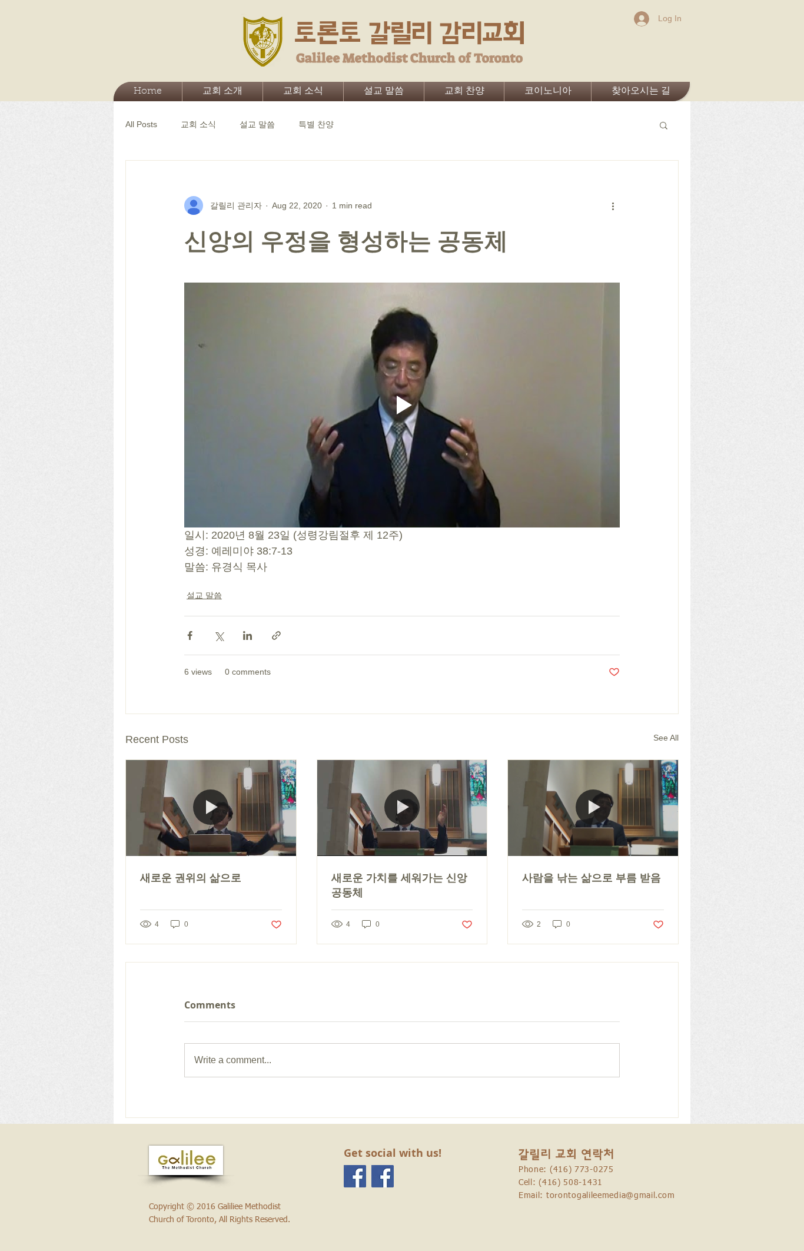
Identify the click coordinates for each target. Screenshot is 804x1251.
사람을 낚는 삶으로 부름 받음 (591, 877)
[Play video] (402, 405)
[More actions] (613, 205)
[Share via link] (276, 635)
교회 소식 (198, 124)
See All (666, 737)
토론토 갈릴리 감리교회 (409, 33)
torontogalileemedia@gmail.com (610, 1196)
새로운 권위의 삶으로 (190, 877)
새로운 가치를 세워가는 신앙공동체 (399, 885)
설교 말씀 (257, 124)
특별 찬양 (316, 124)
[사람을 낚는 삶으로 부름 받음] (593, 807)
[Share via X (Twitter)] (218, 635)
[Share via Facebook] (189, 635)
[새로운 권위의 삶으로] (211, 807)
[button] (663, 125)
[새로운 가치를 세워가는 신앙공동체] (402, 807)
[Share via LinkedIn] (247, 635)
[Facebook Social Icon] (355, 1176)
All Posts (141, 124)
